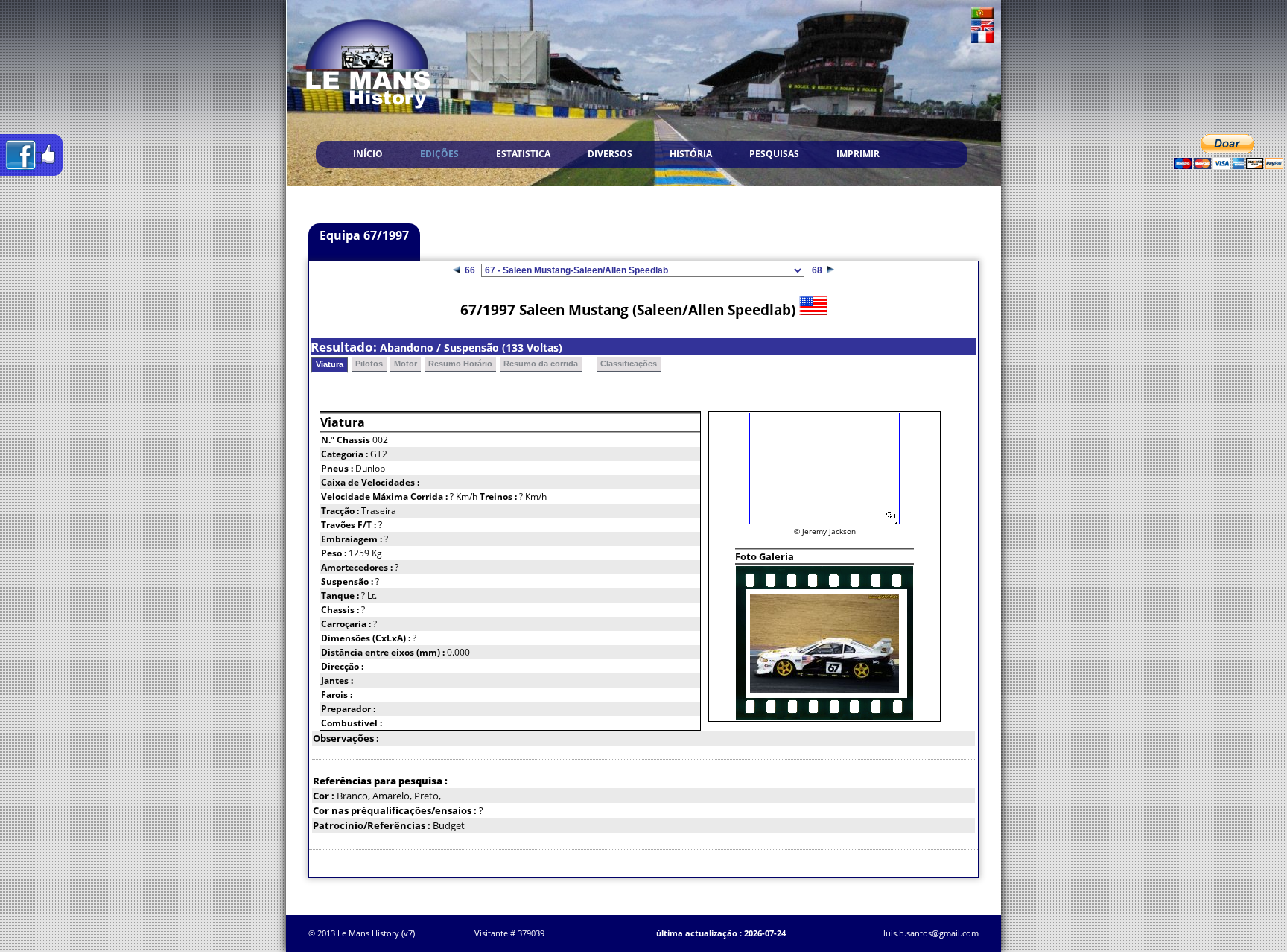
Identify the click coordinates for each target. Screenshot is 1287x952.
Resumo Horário (460, 363)
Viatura (329, 364)
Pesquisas (774, 153)
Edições (439, 153)
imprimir (858, 153)
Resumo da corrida (540, 363)
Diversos (610, 153)
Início (368, 153)
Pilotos (369, 363)
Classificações (628, 363)
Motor (405, 363)
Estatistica (523, 153)
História (691, 153)
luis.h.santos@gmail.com (931, 933)
